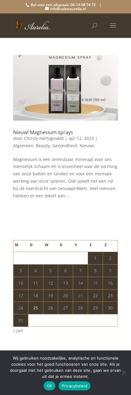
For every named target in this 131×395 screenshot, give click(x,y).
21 (80, 295)
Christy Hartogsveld (44, 138)
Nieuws (87, 145)
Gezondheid (64, 145)
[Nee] (123, 373)
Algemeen (23, 145)
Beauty (43, 145)
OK (49, 385)
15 (95, 283)
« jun (18, 330)
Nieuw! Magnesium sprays (43, 132)
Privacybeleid (74, 385)
